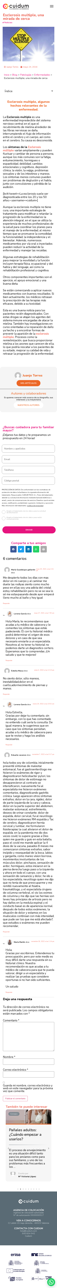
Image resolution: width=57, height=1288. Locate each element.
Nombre (9, 1057)
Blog (14, 74)
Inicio (6, 74)
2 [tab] (21, 1190)
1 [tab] (19, 1190)
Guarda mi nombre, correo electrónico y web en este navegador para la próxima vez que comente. (28, 1088)
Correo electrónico (15, 1069)
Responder (6, 603)
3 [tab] (24, 1190)
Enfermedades (42, 74)
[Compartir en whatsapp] (36, 549)
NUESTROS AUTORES (28, 405)
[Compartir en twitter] (21, 549)
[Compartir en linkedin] (28, 549)
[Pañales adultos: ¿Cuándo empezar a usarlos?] (28, 1117)
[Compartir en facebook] (13, 549)
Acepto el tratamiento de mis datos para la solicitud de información (26, 512)
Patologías (25, 74)
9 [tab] (40, 1190)
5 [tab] (29, 1190)
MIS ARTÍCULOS (28, 383)
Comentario (11, 1020)
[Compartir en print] (44, 549)
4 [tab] (26, 1190)
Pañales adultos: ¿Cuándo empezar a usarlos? (25, 1134)
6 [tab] (32, 1190)
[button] (8, 1148)
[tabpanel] (28, 1145)
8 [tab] (37, 1190)
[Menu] (51, 6)
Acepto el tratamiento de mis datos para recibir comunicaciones (24, 518)
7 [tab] (34, 1190)
